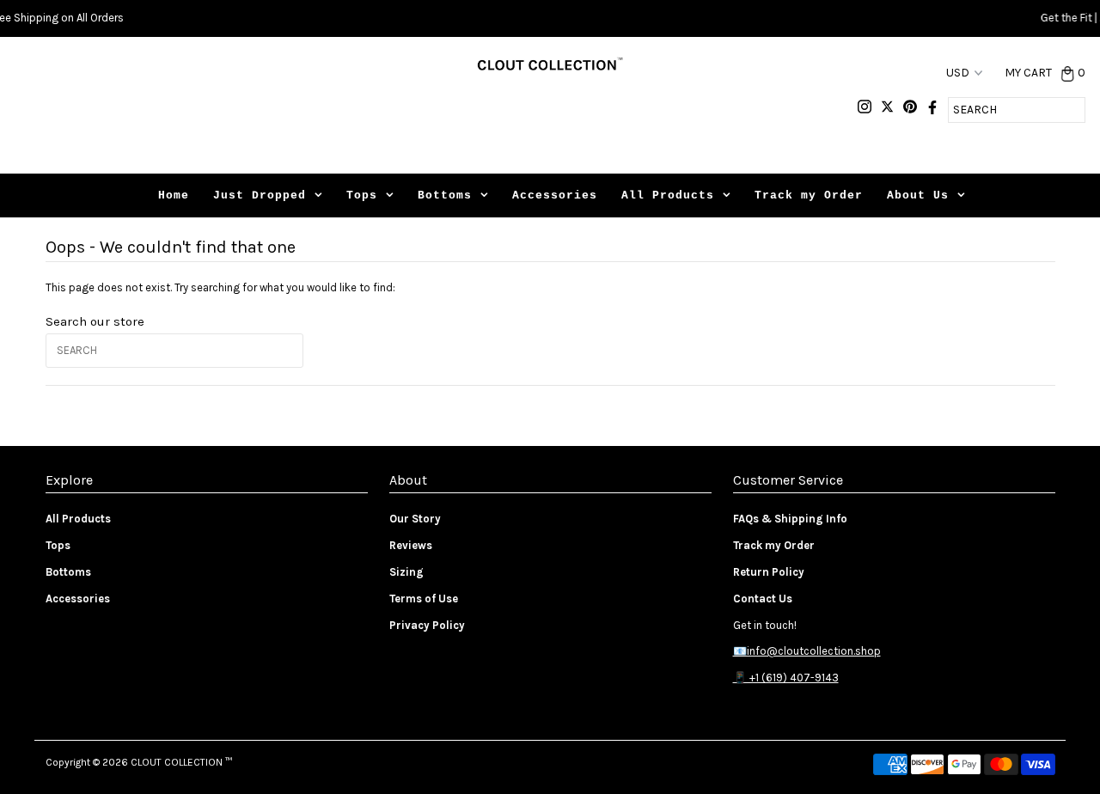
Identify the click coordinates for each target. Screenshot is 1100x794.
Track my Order (809, 195)
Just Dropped (259, 195)
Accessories (554, 195)
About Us (918, 195)
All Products (667, 195)
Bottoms (445, 195)
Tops (361, 195)
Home (173, 195)
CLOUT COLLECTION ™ (181, 762)
